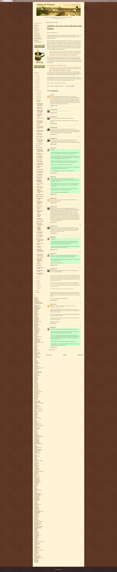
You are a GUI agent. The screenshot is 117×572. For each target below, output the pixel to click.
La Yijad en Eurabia (36, 558)
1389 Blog (35, 298)
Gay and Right (36, 379)
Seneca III (36, 31)
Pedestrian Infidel (36, 468)
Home (64, 355)
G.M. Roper (35, 501)
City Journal (36, 337)
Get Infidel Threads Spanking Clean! (39, 164)
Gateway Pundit (36, 378)
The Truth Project (39, 158)
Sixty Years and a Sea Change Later (39, 235)
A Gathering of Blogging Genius (39, 219)
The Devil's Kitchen (37, 350)
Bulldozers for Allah (39, 196)
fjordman (35, 369)
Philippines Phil (36, 470)
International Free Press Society (38, 410)
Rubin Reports (36, 503)
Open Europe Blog (36, 462)
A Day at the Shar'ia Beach (39, 184)
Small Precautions (36, 513)
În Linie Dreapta (36, 297)
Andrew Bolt (36, 322)
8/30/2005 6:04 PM (53, 144)
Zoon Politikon (36, 562)
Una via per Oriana (36, 537)
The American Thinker (37, 305)
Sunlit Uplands (36, 522)
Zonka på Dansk (36, 561)
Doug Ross (35, 502)
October (38, 95)
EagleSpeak (35, 358)
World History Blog (37, 556)
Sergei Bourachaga (37, 35)
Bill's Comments (36, 317)
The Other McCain (36, 465)
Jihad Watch (35, 415)
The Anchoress (36, 306)
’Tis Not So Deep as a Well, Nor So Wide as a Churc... (40, 150)
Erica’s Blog (35, 360)
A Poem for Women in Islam (39, 271)
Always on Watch (36, 301)
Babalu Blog (36, 311)
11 (80, 236)
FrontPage (35, 376)
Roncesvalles (36, 500)
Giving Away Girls (39, 205)
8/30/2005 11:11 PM (53, 249)
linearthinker (52, 127)
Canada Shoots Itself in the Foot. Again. (39, 211)
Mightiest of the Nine (37, 442)
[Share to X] (71, 86)
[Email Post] (66, 86)
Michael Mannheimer (38, 38)
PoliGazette (35, 476)
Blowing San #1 (36, 320)
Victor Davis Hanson (37, 393)
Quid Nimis (35, 488)
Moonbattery (36, 446)
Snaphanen (35, 514)
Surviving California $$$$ (37, 523)
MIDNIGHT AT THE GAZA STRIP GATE (39, 180)
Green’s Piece (36, 388)
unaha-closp (52, 198)
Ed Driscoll (35, 355)
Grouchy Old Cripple (37, 389)
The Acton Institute (36, 300)
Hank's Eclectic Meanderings (38, 391)
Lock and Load (36, 432)
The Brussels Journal (51, 35)
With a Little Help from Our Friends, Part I (39, 127)
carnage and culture (36, 330)
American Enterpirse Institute (38, 302)
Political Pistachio (36, 478)
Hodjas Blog (36, 397)
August (38, 98)
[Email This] (68, 86)
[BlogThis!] (69, 86)
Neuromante (35, 448)
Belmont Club (36, 314)
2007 (36, 85)
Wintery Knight (36, 553)
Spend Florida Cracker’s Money (39, 108)
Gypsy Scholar (36, 390)
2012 (36, 76)
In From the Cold (36, 405)
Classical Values (36, 338)
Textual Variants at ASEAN (39, 198)
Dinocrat (35, 351)
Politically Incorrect (36, 479)
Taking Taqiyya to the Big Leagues (39, 187)
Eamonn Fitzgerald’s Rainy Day (38, 367)
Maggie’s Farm (36, 434)
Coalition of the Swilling (37, 339)
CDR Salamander (36, 332)
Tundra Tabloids (36, 535)
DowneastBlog (36, 354)
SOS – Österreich (36, 516)
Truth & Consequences (37, 534)
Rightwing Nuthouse (37, 498)
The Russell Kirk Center (37, 504)
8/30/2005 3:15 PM (53, 112)
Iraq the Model (36, 412)
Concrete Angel (39, 138)
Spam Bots (38, 124)
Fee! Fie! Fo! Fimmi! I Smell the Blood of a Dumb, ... (39, 202)
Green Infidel (36, 387)
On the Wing (36, 458)
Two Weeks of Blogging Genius (39, 154)
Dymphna (52, 148)
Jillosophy (35, 416)
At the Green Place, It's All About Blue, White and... (40, 104)
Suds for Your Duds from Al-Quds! (39, 232)
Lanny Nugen (52, 109)
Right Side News (36, 497)
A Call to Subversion (39, 257)
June (37, 278)
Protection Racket (39, 147)
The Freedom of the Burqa (39, 244)
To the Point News (36, 532)
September (38, 96)
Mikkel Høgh (36, 398)
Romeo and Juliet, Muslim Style (39, 177)
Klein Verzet (35, 422)
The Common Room (37, 340)
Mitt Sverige (36, 445)
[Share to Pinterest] (73, 86)
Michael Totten (36, 533)
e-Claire (35, 359)
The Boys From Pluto (40, 169)
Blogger (60, 569)
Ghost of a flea (36, 384)
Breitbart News (36, 324)
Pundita (35, 487)
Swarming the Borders (38, 101)
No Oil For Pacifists (37, 451)
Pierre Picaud (36, 40)
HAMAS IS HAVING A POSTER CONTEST (38, 228)
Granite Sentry (36, 386)
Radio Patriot (36, 489)
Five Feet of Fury (36, 368)
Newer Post (49, 355)
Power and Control (36, 483)
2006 (36, 87)
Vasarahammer (36, 542)
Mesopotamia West (36, 439)
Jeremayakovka (36, 414)
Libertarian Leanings (37, 427)
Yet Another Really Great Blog (38, 557)
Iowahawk (35, 411)
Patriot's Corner (36, 467)
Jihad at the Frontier (39, 221)
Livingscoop (36, 431)
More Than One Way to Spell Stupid (39, 131)
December (38, 91)
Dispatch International (37, 352)
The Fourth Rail (36, 374)
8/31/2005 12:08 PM (53, 300)
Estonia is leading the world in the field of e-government (59, 70)
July (37, 276)
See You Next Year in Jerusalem (39, 174)
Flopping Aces (36, 370)
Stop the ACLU (36, 518)
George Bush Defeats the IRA (40, 268)
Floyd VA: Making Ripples (38, 371)
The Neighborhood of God (37, 447)
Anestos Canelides (37, 36)
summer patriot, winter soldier (38, 521)
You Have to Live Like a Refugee (39, 161)
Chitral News (36, 335)
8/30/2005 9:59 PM (53, 233)
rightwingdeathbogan (37, 499)
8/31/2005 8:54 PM (53, 323)
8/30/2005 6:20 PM (53, 172)
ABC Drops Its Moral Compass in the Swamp (40, 240)
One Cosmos (36, 459)
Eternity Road (36, 361)
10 (80, 225)
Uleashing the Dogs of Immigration (39, 172)
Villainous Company (37, 544)
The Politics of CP (36, 480)
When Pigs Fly (38, 265)
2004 (36, 290)
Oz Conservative (36, 466)
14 (80, 303)
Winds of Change (36, 551)
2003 (36, 292)
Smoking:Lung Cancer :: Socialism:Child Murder (39, 191)
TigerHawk (35, 530)
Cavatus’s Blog (36, 331)
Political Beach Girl (37, 477)
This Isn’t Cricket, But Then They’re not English (39, 121)
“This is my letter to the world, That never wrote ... (39, 140)
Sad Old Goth (36, 505)
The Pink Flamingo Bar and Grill (38, 471)
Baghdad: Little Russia (39, 167)
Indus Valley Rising (39, 194)
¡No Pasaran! (36, 452)
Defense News (36, 348)
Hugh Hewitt (36, 395)
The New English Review (37, 450)
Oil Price (35, 457)
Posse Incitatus (36, 482)
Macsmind (35, 433)
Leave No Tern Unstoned (38, 247)
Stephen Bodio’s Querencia (37, 321)
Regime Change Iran (37, 494)
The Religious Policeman (37, 495)
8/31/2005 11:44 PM (53, 347)
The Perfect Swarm (39, 143)
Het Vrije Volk (36, 394)
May (37, 280)
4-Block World (36, 299)
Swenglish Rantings (37, 524)
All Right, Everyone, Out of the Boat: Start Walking (39, 111)
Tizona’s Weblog (36, 531)
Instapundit (35, 407)
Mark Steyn (35, 517)
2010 (36, 80)
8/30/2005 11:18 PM (53, 265)
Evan (51, 94)
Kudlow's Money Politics (37, 423)
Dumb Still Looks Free (37, 357)
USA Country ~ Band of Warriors (38, 541)
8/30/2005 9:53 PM (53, 222)
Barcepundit (35, 312)
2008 (36, 83)
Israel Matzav (36, 413)
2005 (36, 89)
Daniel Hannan (36, 392)
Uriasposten (35, 540)
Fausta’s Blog (36, 366)
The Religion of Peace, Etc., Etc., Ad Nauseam (39, 224)
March (38, 284)
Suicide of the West (36, 520)
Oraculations (36, 464)
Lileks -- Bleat (36, 429)
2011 (36, 78)
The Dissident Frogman (37, 353)
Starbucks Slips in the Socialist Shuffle (39, 115)
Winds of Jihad (36, 552)
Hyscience (35, 403)
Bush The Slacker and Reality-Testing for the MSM (39, 260)
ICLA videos (36, 404)
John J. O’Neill (36, 30)
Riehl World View (36, 496)
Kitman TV (35, 421)
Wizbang (35, 554)
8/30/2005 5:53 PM (53, 134)
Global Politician (36, 385)
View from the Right (37, 543)
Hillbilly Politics (36, 396)
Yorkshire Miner (36, 560)
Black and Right (36, 318)
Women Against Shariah (37, 555)
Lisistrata (35, 430)
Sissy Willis (36, 550)
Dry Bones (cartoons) (37, 356)
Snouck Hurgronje (36, 515)
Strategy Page (36, 519)
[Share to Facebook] (72, 86)
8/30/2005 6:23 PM (53, 194)
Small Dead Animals (37, 512)
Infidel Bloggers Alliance (37, 406)
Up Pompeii (35, 538)
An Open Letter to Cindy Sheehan (39, 156)
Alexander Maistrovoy (38, 42)
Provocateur (35, 486)
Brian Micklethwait (36, 440)
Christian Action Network (37, 336)
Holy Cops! (38, 145)
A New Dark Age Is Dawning (38, 449)
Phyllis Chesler (36, 333)
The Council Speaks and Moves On (39, 274)
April (38, 282)
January (38, 288)
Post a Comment (52, 349)
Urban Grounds (36, 539)
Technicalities (36, 525)
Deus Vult (35, 349)
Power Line (35, 484)
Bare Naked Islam (36, 313)
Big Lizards (35, 316)
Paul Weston (36, 25)
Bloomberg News (36, 319)
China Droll (35, 334)
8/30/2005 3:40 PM (53, 123)
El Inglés (35, 26)
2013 (36, 74)
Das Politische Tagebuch (37, 481)
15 (80, 326)
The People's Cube (36, 469)
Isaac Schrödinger (36, 507)
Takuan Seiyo (36, 28)
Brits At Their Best (36, 325)
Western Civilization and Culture (38, 549)
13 (80, 267)
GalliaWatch (35, 377)
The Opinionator (36, 463)
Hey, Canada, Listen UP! (39, 118)
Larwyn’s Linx (36, 424)
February (38, 286)
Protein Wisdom (36, 485)
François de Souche (36, 375)
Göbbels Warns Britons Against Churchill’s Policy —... (40, 251)
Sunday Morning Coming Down (39, 134)
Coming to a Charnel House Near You (39, 255)
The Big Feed (36, 315)
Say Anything (36, 506)
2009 (36, 81)
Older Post (80, 355)
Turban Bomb (36, 536)
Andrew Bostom (36, 323)
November (38, 93)
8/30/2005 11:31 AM (53, 105)
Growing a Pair (39, 237)
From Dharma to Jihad (39, 208)
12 (80, 252)
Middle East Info (36, 441)
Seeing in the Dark (39, 136)
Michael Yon (36, 559)
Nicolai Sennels (37, 33)
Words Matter (38, 263)
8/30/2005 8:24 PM (53, 202)
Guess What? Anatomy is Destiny (38, 215)
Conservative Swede (37, 341)
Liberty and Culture (36, 428)
